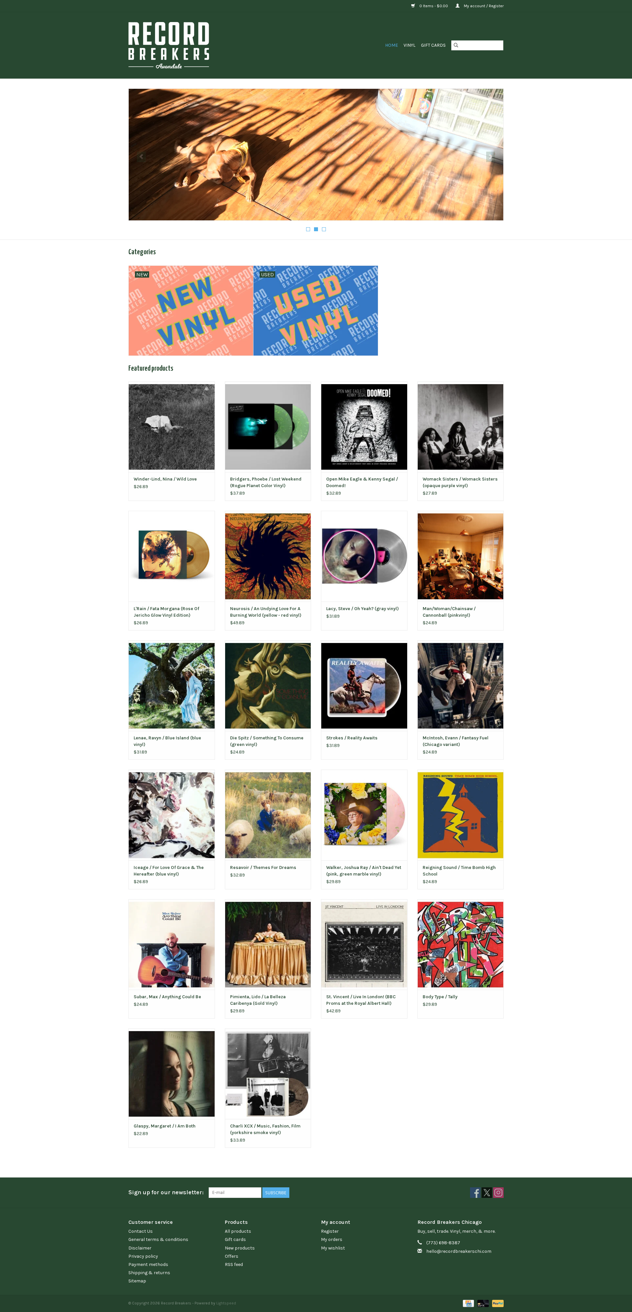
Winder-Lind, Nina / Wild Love (165, 479)
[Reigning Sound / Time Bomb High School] (460, 815)
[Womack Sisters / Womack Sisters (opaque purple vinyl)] (460, 427)
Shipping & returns (149, 1272)
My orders (331, 1239)
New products (240, 1248)
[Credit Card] (468, 1303)
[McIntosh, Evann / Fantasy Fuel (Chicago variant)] (460, 685)
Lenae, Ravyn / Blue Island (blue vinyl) (167, 741)
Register (330, 1231)
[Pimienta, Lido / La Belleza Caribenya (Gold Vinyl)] (268, 944)
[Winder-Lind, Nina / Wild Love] (171, 427)
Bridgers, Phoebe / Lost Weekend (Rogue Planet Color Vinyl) (266, 482)
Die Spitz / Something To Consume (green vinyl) (266, 741)
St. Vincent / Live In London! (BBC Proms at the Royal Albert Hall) (361, 1000)
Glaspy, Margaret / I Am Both (165, 1126)
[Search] (456, 45)
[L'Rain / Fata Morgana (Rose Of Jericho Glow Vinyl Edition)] (171, 556)
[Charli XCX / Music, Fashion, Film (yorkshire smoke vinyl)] (268, 1073)
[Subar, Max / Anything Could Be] (171, 944)
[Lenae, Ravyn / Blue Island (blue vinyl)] (171, 685)
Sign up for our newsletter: (166, 1192)
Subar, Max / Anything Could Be (167, 997)
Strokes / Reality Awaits (352, 738)
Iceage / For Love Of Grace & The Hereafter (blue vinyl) (169, 871)
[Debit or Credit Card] (482, 1303)
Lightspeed (226, 1303)
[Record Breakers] (203, 45)
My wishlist (333, 1248)
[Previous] (141, 157)
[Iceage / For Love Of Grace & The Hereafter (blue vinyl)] (171, 815)
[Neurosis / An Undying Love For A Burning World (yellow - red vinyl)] (268, 556)
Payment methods (148, 1264)
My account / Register (483, 6)
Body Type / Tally (440, 997)
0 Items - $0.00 (433, 6)
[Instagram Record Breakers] (498, 1192)
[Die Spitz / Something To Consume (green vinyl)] (268, 685)
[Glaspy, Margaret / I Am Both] (171, 1073)
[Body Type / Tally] (460, 944)
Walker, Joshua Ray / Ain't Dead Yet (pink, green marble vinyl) (363, 871)
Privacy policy (143, 1256)
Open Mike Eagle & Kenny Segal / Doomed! (362, 482)
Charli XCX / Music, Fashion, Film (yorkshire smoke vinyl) (265, 1129)
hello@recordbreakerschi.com (458, 1251)
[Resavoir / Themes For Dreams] (268, 815)
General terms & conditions (158, 1239)
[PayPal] (497, 1303)
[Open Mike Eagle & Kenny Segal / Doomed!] (364, 427)
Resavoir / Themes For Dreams (263, 867)
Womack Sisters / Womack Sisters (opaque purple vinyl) (460, 482)
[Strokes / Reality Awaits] (364, 685)
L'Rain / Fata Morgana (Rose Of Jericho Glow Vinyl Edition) (166, 612)
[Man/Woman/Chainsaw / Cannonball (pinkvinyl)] (460, 556)
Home (391, 45)
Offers (231, 1256)
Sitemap (137, 1281)
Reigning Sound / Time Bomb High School (459, 871)
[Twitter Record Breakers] (487, 1192)
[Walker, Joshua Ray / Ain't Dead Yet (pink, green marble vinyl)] (364, 815)
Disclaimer (139, 1248)
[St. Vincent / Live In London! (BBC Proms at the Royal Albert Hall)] (364, 944)
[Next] (490, 157)
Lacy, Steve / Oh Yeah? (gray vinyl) (362, 608)
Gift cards (433, 45)
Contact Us (140, 1231)
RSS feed (234, 1264)
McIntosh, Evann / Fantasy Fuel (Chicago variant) (455, 741)
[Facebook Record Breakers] (475, 1192)
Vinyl (409, 45)
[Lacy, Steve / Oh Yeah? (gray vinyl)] (364, 556)
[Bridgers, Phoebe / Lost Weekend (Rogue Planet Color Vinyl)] (268, 427)
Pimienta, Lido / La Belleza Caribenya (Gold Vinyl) (258, 1000)
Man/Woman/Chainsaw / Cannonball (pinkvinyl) (449, 612)
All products (238, 1231)
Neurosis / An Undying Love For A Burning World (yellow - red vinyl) (266, 612)
